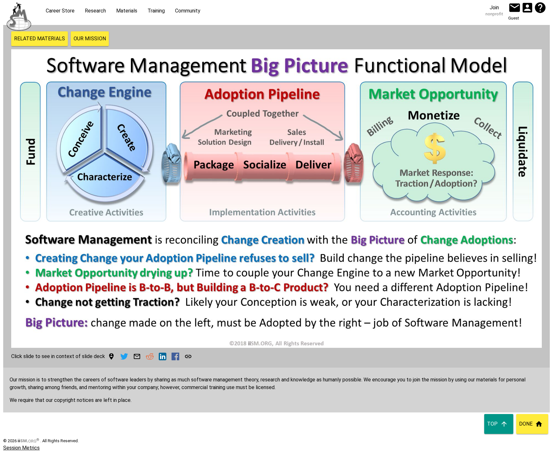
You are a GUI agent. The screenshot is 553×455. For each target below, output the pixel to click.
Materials (126, 11)
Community (187, 11)
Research (95, 11)
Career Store (60, 11)
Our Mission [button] (90, 39)
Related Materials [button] (39, 39)
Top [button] (492, 424)
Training (156, 11)
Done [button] (526, 424)
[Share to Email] (137, 356)
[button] (514, 7)
